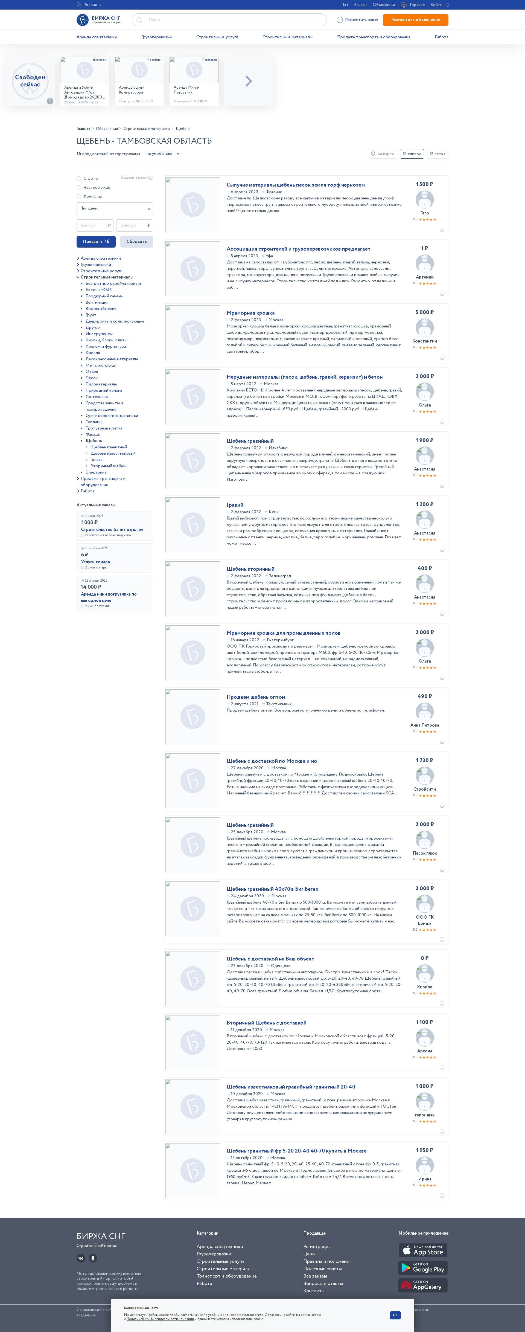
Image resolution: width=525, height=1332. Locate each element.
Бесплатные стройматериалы (114, 283)
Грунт (91, 315)
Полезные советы (322, 1268)
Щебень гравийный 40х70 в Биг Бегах (272, 889)
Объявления (384, 5)
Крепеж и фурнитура (106, 346)
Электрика (96, 472)
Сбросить (137, 242)
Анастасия (424, 469)
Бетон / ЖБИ (99, 290)
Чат (345, 5)
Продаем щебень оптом (256, 697)
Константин (424, 341)
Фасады (93, 434)
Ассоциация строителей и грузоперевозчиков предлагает (299, 249)
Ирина (424, 1179)
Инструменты (99, 334)
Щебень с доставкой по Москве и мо (272, 761)
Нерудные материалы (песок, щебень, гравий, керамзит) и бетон (305, 377)
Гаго (424, 213)
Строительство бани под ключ (112, 530)
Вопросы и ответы (323, 1283)
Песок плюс (425, 853)
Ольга (425, 405)
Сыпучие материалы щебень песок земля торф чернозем (296, 185)
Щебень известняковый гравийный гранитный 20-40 (291, 1087)
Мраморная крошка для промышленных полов (284, 633)
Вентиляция (97, 302)
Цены (309, 1254)
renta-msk (424, 1115)
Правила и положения (327, 1261)
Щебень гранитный (109, 447)
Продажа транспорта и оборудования (373, 37)
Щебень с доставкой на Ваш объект (270, 959)
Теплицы (94, 422)
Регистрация (317, 1246)
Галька (97, 460)
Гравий (235, 505)
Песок (92, 378)
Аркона (424, 1051)
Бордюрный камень (104, 296)
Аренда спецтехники (97, 37)
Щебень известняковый (113, 453)
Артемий (425, 277)
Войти (436, 5)
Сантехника (97, 397)
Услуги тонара (95, 562)
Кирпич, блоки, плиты (106, 340)
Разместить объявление (415, 20)
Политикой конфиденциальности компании (160, 1319)
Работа (441, 37)
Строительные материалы (287, 37)
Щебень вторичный (251, 569)
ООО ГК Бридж (425, 920)
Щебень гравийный (250, 441)
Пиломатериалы (101, 384)
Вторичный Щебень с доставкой (267, 1023)
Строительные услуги (217, 37)
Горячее (417, 5)
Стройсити (424, 789)
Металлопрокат (101, 365)
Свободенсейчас (30, 81)
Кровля (93, 353)
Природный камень (104, 390)
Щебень (94, 441)
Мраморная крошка (251, 313)
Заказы (360, 5)
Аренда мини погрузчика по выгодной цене (109, 597)
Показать (96, 242)
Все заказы (315, 1276)
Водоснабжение (101, 309)
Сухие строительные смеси (112, 416)
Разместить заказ (361, 20)
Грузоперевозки (156, 37)
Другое (93, 327)
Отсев (92, 371)
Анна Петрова (424, 725)
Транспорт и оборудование (227, 1276)
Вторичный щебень (109, 466)
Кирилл (424, 987)
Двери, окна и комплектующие (115, 321)
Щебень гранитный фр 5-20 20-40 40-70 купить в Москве (297, 1151)
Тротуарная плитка (104, 428)
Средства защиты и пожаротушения (104, 406)
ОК (395, 1315)
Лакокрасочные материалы (112, 359)
